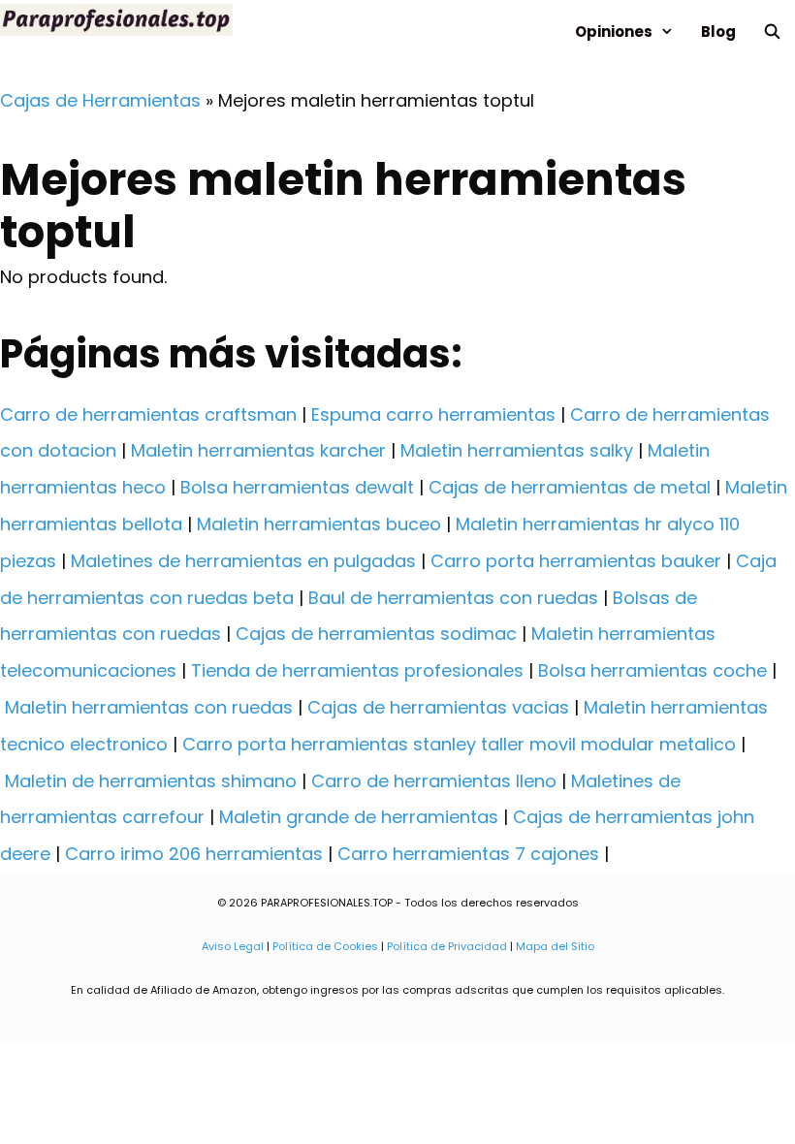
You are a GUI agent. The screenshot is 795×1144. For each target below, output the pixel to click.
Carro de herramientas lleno (433, 781)
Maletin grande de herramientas (358, 817)
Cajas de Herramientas (100, 100)
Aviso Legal (233, 946)
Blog (718, 31)
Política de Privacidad (447, 946)
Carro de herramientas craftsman (148, 414)
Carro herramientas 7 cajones (468, 854)
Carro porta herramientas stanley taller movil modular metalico (459, 744)
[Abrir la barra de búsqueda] (772, 31)
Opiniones (613, 31)
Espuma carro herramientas (433, 414)
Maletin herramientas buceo (319, 524)
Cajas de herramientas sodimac (376, 633)
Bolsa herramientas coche (652, 670)
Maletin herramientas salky (516, 450)
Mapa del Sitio (555, 946)
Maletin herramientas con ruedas (149, 707)
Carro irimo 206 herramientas (194, 854)
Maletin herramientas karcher (258, 450)
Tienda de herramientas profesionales (357, 670)
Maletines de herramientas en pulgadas (243, 561)
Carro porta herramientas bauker (575, 561)
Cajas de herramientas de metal (570, 487)
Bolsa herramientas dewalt (297, 487)
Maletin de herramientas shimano (151, 781)
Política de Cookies (325, 946)
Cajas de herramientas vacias (438, 707)
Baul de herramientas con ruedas (453, 598)
